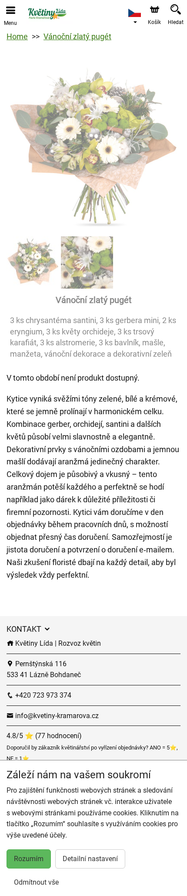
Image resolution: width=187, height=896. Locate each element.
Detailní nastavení (90, 859)
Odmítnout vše (36, 882)
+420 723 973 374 (42, 695)
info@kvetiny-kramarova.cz (56, 716)
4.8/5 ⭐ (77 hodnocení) (44, 736)
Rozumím (28, 859)
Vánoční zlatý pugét (77, 36)
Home (17, 36)
